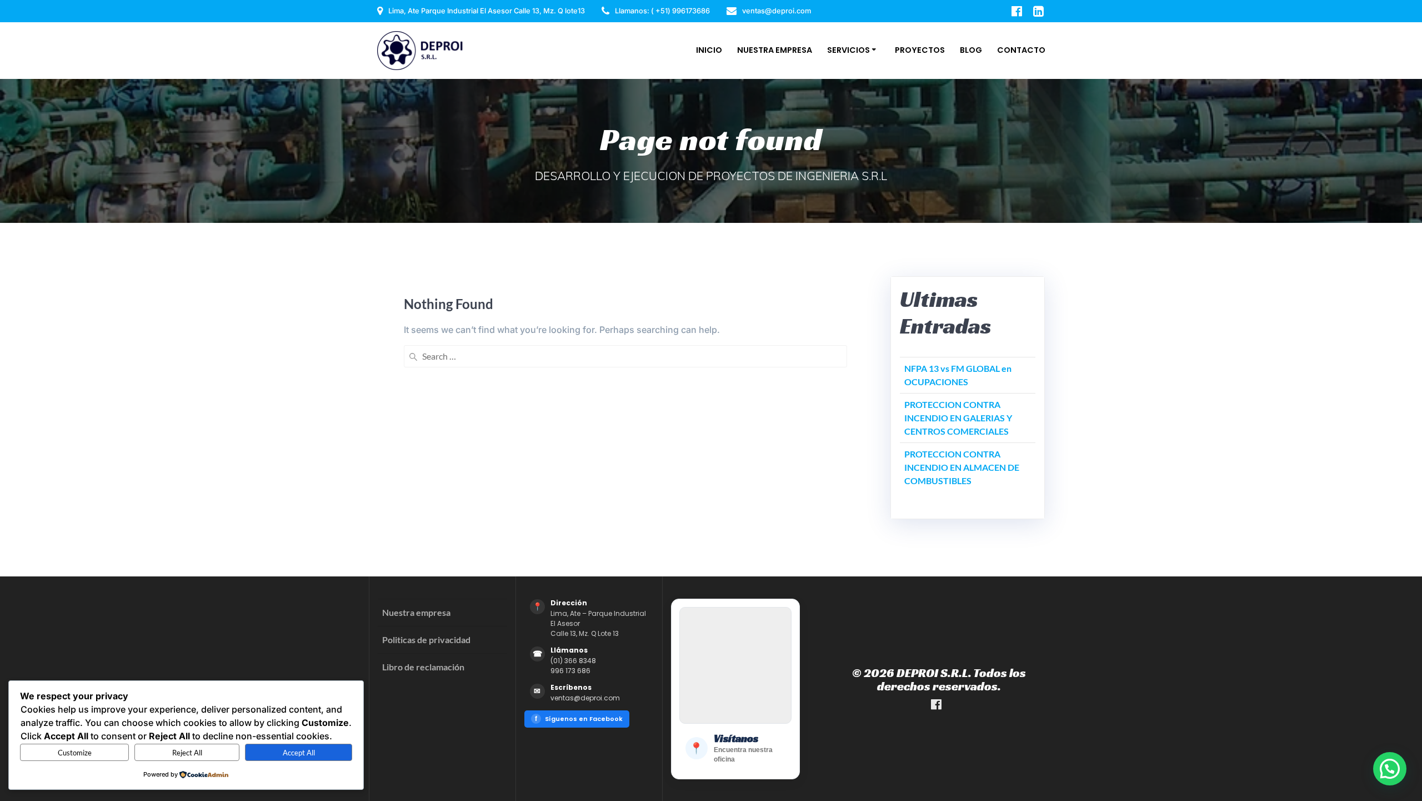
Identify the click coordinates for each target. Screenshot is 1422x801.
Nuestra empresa (416, 612)
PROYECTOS (920, 50)
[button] (1389, 768)
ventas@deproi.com (585, 698)
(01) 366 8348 (573, 660)
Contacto (1021, 50)
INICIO (709, 50)
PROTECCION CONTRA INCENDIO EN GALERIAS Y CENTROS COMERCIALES (958, 417)
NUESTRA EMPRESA (774, 50)
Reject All (187, 752)
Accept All (299, 752)
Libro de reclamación (423, 666)
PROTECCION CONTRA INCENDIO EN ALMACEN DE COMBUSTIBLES (961, 467)
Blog (971, 50)
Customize (75, 752)
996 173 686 (570, 670)
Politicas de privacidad (426, 639)
